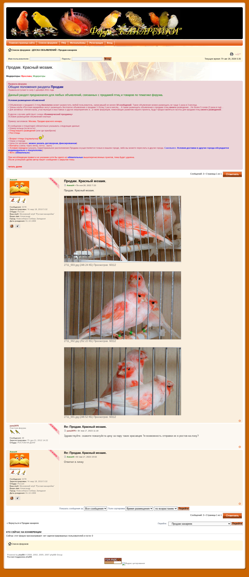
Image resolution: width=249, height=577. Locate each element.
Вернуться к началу (240, 421)
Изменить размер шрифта (238, 54)
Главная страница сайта (22, 43)
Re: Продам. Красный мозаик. (85, 426)
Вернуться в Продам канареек (24, 523)
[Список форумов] (95, 23)
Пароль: (66, 59)
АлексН (70, 185)
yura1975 (71, 431)
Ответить (227, 173)
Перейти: (162, 523)
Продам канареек (67, 50)
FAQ (63, 43)
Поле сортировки (116, 508)
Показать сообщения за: (71, 508)
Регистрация (96, 43)
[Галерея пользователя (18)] (17, 226)
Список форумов (48, 43)
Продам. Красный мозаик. (29, 67)
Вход (109, 43)
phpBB (21, 555)
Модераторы (39, 76)
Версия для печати (232, 54)
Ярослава (26, 76)
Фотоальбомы (77, 43)
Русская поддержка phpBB (19, 557)
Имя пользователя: (18, 59)
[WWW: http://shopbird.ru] (12, 226)
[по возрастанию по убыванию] (172, 508)
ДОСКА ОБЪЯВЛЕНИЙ (44, 50)
